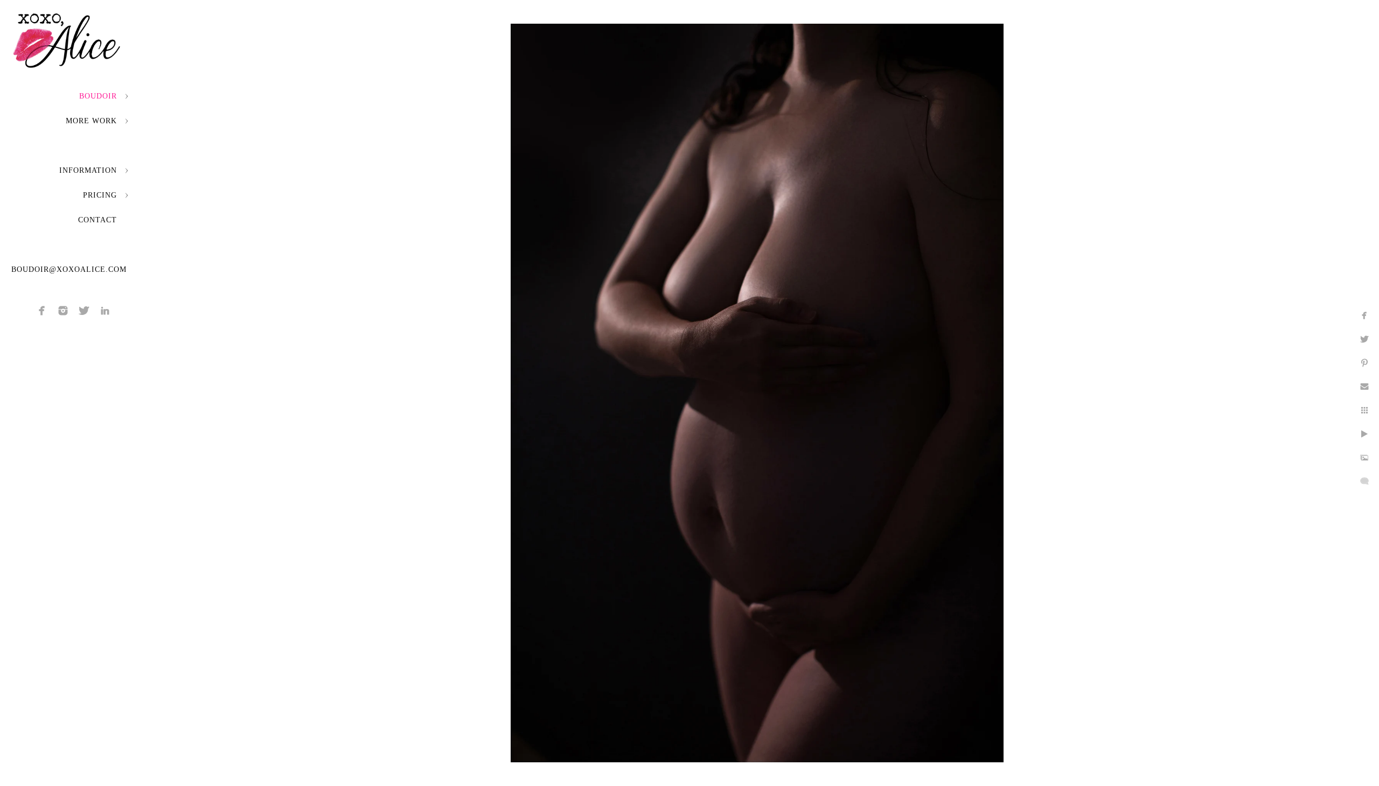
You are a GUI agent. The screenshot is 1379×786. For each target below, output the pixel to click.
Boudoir (98, 96)
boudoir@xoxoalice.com (69, 269)
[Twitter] (84, 310)
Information (88, 170)
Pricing (100, 195)
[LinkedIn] (105, 310)
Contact (97, 220)
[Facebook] (42, 310)
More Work (91, 121)
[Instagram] (63, 310)
